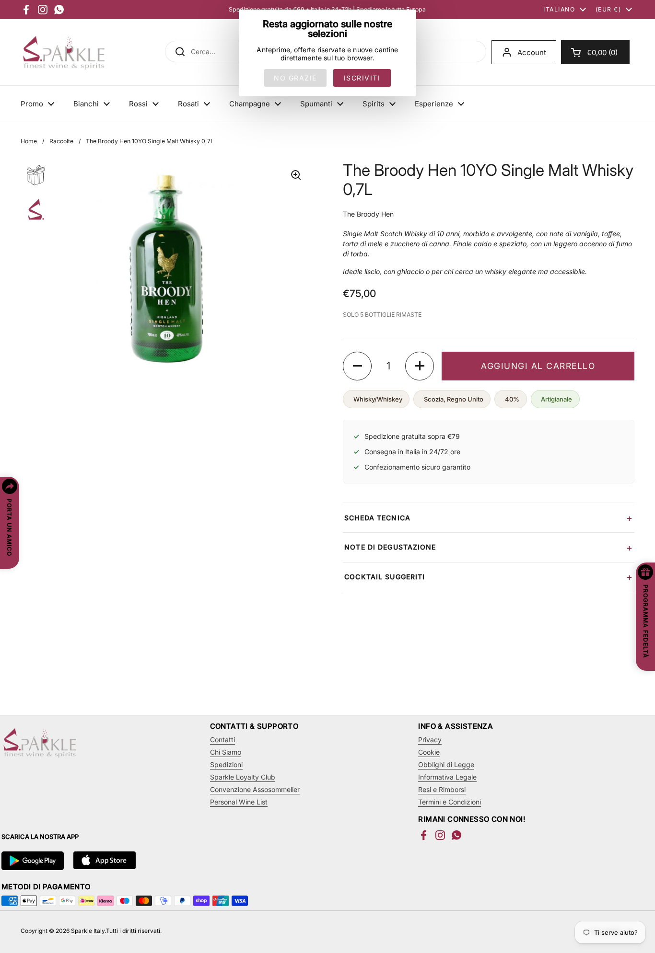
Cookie (429, 752)
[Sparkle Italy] (64, 52)
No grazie (295, 78)
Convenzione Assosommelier (255, 789)
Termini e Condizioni (449, 802)
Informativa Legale (447, 777)
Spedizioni (226, 764)
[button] (595, 52)
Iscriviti (362, 78)
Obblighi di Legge (446, 764)
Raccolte (61, 141)
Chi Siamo (225, 752)
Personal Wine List (239, 802)
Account (531, 52)
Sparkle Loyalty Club (242, 777)
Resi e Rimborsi (442, 789)
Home (29, 141)
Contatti (222, 739)
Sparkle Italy (88, 930)
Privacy (430, 739)
